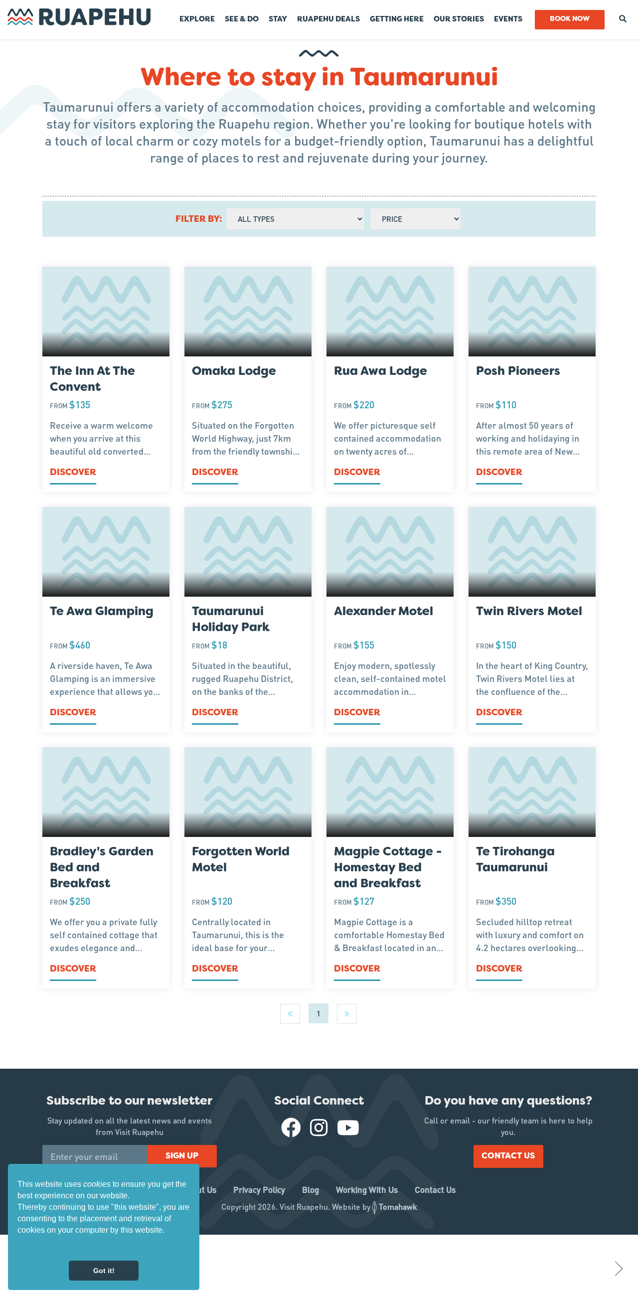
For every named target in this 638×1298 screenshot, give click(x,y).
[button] (18, 1247)
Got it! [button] (104, 1271)
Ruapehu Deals (328, 19)
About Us (199, 1189)
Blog (310, 1189)
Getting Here (397, 19)
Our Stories (459, 19)
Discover (73, 473)
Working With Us (367, 1189)
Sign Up (181, 1156)
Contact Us (508, 1156)
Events (508, 19)
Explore (197, 19)
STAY (278, 19)
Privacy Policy (259, 1189)
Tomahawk (398, 1206)
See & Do (242, 19)
